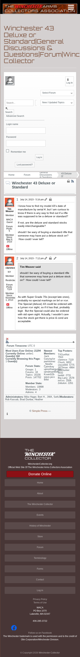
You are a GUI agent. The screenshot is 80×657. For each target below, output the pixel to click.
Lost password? (25, 164)
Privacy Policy (40, 599)
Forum (27, 175)
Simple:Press (39, 411)
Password (11, 137)
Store (40, 536)
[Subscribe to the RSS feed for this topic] (73, 181)
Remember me (18, 152)
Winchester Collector (49, 652)
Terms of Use (40, 602)
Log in (40, 590)
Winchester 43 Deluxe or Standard (67, 175)
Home (11, 175)
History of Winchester (40, 525)
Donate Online (40, 474)
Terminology (40, 558)
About (40, 493)
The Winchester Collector (40, 504)
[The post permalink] (46, 199)
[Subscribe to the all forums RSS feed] (7, 341)
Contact (40, 579)
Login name (12, 124)
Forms (40, 569)
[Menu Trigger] (71, 7)
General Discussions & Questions (46, 175)
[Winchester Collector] (40, 8)
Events (40, 515)
